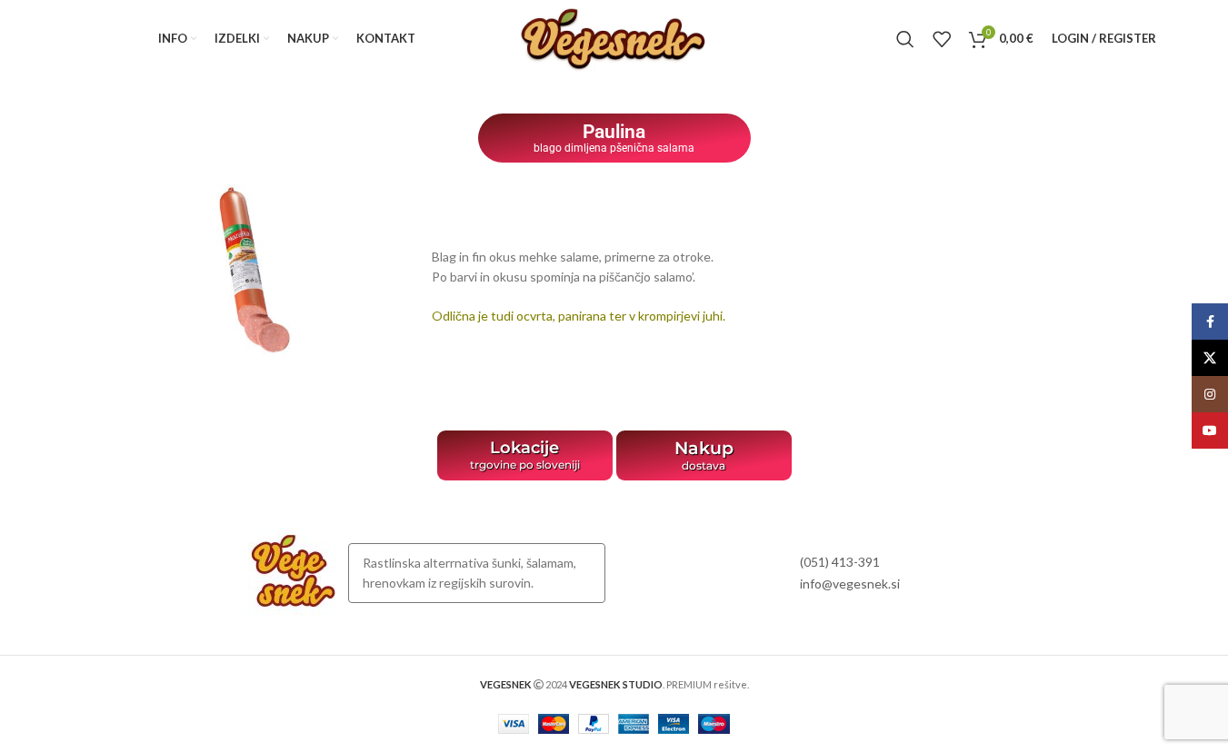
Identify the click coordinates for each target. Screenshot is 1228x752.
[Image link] (293, 571)
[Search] (905, 39)
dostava (703, 465)
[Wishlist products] (941, 39)
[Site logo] (613, 37)
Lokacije (524, 448)
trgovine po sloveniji (525, 464)
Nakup (704, 448)
